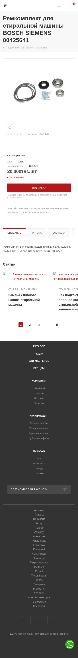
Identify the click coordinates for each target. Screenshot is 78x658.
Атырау (39, 531)
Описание (14, 233)
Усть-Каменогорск (39, 597)
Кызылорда (39, 553)
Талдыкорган (39, 575)
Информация (39, 415)
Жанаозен (39, 536)
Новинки (39, 473)
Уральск (39, 592)
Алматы (39, 510)
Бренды (39, 368)
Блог (39, 458)
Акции (39, 353)
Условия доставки (39, 428)
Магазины (39, 398)
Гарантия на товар (39, 433)
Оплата (37, 233)
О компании (39, 388)
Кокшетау (39, 545)
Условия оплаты (39, 423)
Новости (39, 393)
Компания (39, 380)
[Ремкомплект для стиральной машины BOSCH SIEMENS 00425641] (39, 91)
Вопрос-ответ (39, 463)
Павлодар (39, 558)
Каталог (39, 346)
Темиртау (39, 584)
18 (57, 324)
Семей (39, 571)
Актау (39, 523)
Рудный (39, 566)
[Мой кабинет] (65, 5)
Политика (39, 403)
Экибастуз (39, 601)
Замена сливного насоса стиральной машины (24, 299)
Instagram (34, 620)
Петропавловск (39, 562)
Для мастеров (39, 361)
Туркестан (39, 588)
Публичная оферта (39, 438)
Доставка (59, 233)
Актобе (39, 527)
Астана (39, 514)
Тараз (39, 579)
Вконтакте (25, 620)
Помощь (39, 450)
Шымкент (39, 518)
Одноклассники (44, 620)
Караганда (39, 540)
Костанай (39, 549)
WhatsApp (53, 620)
